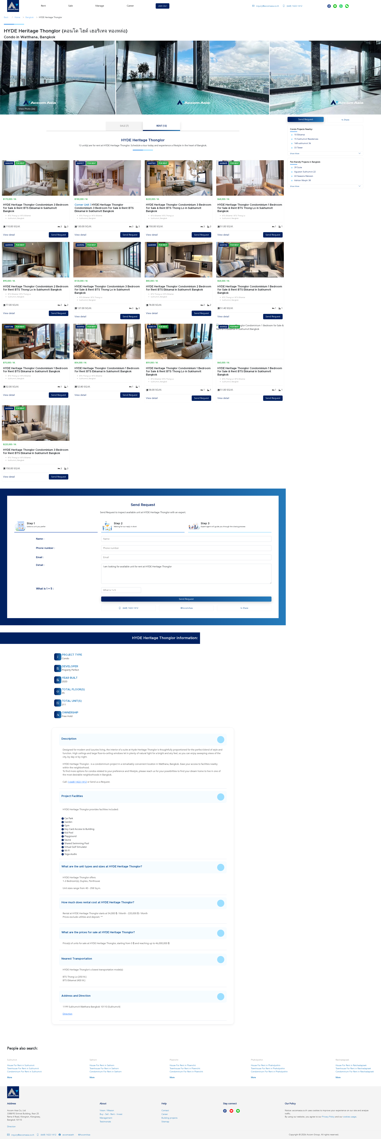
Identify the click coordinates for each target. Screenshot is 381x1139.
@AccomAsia (186, 608)
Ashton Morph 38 (302, 180)
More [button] (9, 1077)
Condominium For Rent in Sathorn (106, 1071)
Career (130, 5)
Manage (99, 5)
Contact (165, 1110)
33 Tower (298, 147)
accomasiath (68, 1134)
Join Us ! (162, 6)
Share (245, 608)
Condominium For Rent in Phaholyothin (269, 1071)
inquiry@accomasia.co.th (267, 6)
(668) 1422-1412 (294, 6)
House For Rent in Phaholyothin (265, 1065)
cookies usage (349, 1116)
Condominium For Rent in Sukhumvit (24, 1071)
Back (6, 17)
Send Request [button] (305, 119)
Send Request (58, 234)
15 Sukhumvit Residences (306, 139)
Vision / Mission (107, 1110)
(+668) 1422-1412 (77, 782)
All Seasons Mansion (303, 176)
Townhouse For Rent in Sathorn (104, 1068)
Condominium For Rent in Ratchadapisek (355, 1071)
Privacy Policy (328, 1116)
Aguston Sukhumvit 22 (305, 171)
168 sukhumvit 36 (302, 143)
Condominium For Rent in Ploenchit (186, 1071)
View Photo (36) (27, 108)
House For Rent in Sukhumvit (20, 1065)
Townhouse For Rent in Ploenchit (185, 1068)
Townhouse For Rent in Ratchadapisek (353, 1068)
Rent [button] (43, 5)
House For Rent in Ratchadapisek (351, 1065)
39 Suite (298, 167)
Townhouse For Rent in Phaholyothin (268, 1068)
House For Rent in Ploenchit (183, 1065)
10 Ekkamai (299, 134)
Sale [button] (70, 5)
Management (106, 1118)
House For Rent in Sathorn (102, 1065)
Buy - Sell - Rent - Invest (111, 1114)
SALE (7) (124, 125)
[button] (13, 6)
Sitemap (165, 1121)
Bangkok (29, 17)
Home (17, 17)
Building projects (169, 1118)
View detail (9, 234)
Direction (67, 1014)
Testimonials (105, 1121)
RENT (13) (161, 125)
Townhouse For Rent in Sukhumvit (23, 1068)
